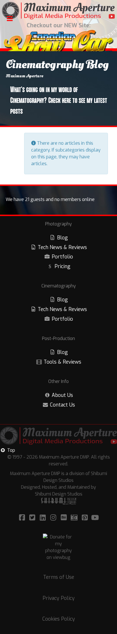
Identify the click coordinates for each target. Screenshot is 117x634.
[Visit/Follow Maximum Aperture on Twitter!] (33, 517)
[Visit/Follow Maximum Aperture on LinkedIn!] (43, 517)
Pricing (62, 266)
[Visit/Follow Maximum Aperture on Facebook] (23, 517)
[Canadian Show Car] (58, 45)
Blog (62, 237)
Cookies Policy (58, 619)
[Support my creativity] (58, 547)
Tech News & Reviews (62, 247)
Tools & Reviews (62, 362)
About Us (62, 395)
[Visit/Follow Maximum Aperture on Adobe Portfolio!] (75, 517)
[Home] (58, 437)
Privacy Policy (59, 598)
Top (10, 450)
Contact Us (62, 404)
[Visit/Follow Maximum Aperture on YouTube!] (95, 517)
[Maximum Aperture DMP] (58, 10)
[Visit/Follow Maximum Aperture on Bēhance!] (64, 517)
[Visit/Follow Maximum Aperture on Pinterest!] (85, 517)
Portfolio (62, 256)
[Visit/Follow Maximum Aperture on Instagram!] (54, 517)
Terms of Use (58, 577)
